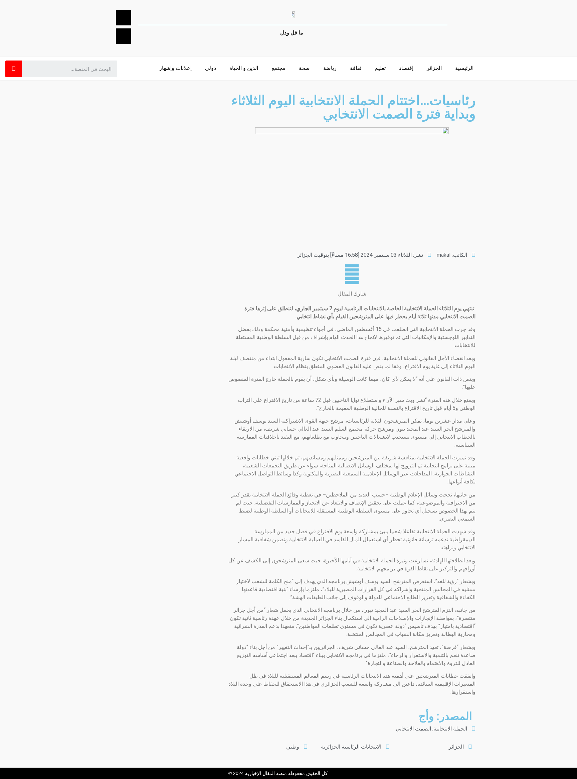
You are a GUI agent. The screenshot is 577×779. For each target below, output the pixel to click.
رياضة (330, 68)
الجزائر (434, 68)
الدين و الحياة (243, 68)
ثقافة (355, 68)
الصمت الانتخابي (413, 729)
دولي (210, 68)
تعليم (380, 68)
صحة (304, 68)
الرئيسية (464, 68)
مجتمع (278, 68)
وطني (292, 747)
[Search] (13, 69)
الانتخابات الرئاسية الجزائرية (351, 747)
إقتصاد (406, 68)
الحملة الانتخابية (450, 729)
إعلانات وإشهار (175, 68)
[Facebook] (123, 17)
